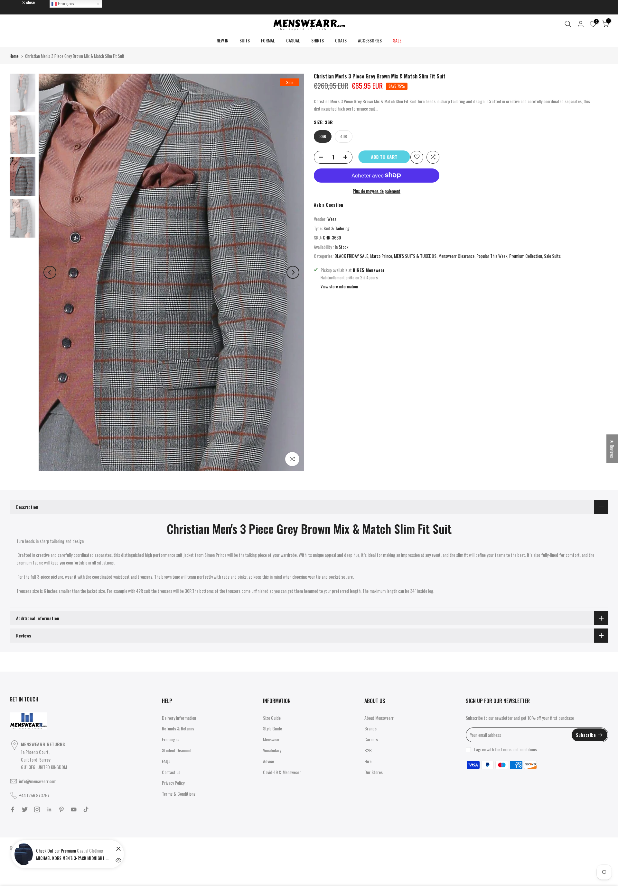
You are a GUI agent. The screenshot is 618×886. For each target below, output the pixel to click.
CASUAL (293, 40)
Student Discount (176, 750)
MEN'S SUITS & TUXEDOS (415, 255)
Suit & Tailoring (336, 228)
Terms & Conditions (178, 793)
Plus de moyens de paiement (376, 190)
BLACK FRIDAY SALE (351, 255)
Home (14, 56)
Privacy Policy (173, 782)
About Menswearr (379, 717)
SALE (397, 40)
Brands (370, 728)
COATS (341, 40)
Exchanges (170, 739)
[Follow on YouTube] (74, 809)
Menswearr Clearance (456, 255)
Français (65, 3)
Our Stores (373, 772)
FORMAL (268, 40)
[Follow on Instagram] (37, 809)
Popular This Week (491, 255)
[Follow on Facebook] (12, 809)
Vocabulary (272, 750)
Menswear (271, 739)
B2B (368, 750)
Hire (367, 761)
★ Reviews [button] (612, 448)
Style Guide (272, 728)
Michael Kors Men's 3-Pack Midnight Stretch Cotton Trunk (73, 858)
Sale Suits (552, 255)
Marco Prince (381, 255)
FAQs (166, 761)
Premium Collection (525, 255)
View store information (339, 286)
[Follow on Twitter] (25, 809)
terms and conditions (519, 749)
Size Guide (272, 717)
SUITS (244, 40)
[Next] (292, 272)
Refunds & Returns (178, 728)
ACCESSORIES (370, 40)
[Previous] (49, 272)
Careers (371, 739)
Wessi (332, 218)
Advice (268, 761)
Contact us (171, 772)
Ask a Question (328, 204)
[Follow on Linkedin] (49, 809)
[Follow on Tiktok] (86, 809)
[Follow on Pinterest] (61, 809)
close (17, 2)
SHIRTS (317, 40)
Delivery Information (179, 717)
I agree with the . (506, 749)
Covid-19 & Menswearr (282, 772)
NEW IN (222, 40)
